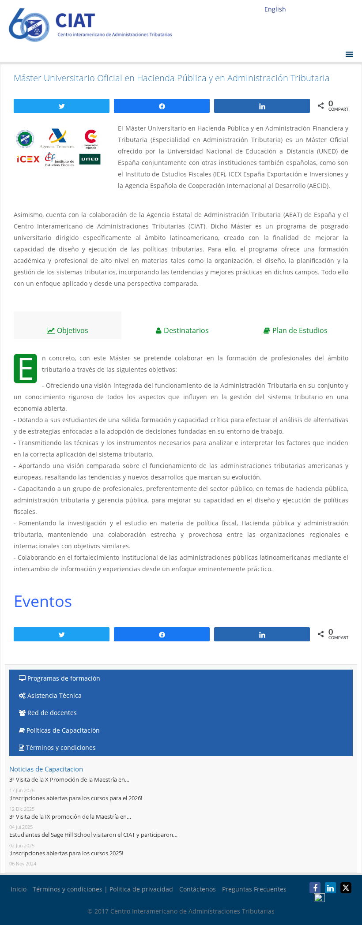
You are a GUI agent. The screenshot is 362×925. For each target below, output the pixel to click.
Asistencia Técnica (54, 695)
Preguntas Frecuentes (254, 889)
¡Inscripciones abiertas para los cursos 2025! (66, 853)
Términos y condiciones (60, 747)
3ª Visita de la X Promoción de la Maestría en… (69, 779)
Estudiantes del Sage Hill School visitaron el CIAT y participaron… (93, 835)
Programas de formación (63, 678)
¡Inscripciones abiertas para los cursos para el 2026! (75, 798)
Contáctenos (197, 889)
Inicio (18, 889)
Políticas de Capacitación (62, 730)
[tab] (67, 325)
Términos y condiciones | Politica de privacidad (103, 889)
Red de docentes (51, 712)
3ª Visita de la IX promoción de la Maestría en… (70, 816)
